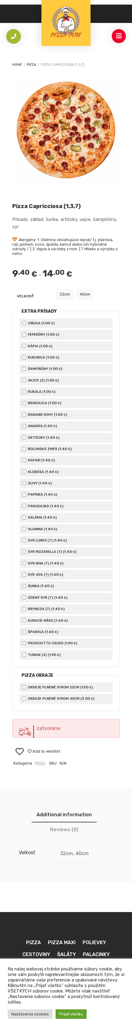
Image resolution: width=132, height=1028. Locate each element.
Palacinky (96, 954)
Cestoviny (36, 954)
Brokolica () (44, 403)
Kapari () (41, 460)
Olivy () (39, 483)
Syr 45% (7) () (45, 574)
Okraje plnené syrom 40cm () (61, 698)
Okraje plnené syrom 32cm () (60, 687)
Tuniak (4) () (44, 655)
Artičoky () (43, 437)
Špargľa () (42, 632)
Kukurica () (43, 357)
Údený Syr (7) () (47, 597)
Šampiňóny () (44, 369)
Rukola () (41, 391)
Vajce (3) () (43, 380)
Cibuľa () (41, 323)
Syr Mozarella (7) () (51, 551)
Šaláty (66, 954)
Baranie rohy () (47, 414)
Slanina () (42, 529)
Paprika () (42, 494)
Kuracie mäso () (47, 620)
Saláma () (42, 517)
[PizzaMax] (66, 23)
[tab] (64, 814)
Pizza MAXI (62, 942)
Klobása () (43, 472)
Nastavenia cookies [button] (30, 1014)
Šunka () (40, 586)
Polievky (94, 942)
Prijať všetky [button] (71, 1014)
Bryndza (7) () (46, 609)
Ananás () (42, 426)
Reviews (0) (64, 829)
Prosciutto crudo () (52, 643)
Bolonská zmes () (49, 449)
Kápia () (39, 346)
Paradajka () (45, 506)
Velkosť (25, 296)
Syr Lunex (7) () (47, 540)
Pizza (31, 65)
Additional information (64, 815)
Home (17, 65)
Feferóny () (43, 334)
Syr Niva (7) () (45, 563)
